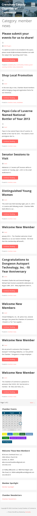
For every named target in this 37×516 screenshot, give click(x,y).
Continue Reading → (10, 60)
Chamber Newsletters (9, 499)
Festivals (29, 434)
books (16, 434)
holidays (5, 438)
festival (26, 65)
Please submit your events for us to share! (17, 35)
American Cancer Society (18, 438)
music (10, 434)
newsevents (19, 67)
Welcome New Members (12, 306)
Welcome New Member (18, 227)
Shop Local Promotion (17, 75)
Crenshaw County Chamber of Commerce (13, 8)
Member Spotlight (8, 487)
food (4, 434)
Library (22, 434)
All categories (7, 442)
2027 (19, 430)
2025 (5, 430)
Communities (20, 65)
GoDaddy (28, 512)
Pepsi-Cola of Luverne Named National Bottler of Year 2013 (17, 115)
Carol (5, 84)
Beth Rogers (7, 46)
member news (11, 67)
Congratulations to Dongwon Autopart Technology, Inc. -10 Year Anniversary (16, 265)
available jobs (12, 65)
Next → (32, 403)
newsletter (20, 102)
